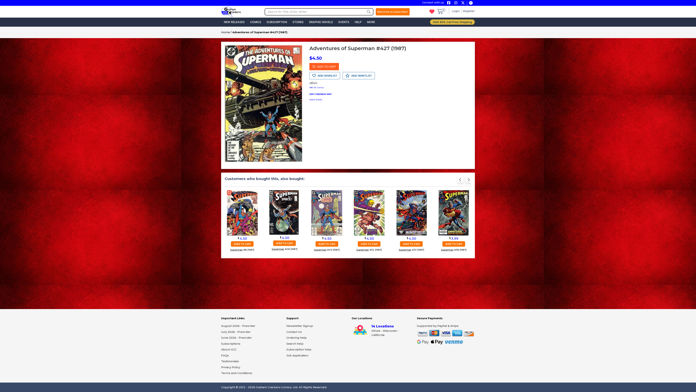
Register (469, 11)
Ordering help (296, 337)
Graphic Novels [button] (321, 22)
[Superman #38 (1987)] (453, 212)
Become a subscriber (392, 11)
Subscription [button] (277, 22)
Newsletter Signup (299, 326)
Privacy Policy (230, 367)
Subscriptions (230, 343)
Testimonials (230, 361)
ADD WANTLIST (361, 75)
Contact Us (294, 332)
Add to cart (242, 244)
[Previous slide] (460, 180)
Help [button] (358, 22)
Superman (236, 249)
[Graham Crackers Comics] (231, 11)
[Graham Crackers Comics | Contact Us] (471, 3)
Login (456, 11)
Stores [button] (298, 22)
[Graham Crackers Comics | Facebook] (448, 3)
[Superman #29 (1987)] (326, 212)
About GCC (229, 349)
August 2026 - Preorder (238, 326)
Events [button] (343, 22)
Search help (294, 343)
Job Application (297, 355)
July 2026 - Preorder (236, 332)
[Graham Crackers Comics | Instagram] (455, 3)
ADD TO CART (326, 66)
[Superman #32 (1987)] (369, 212)
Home (225, 32)
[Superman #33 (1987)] (411, 212)
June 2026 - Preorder (236, 337)
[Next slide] (468, 180)
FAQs (225, 355)
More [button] (371, 22)
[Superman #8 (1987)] (242, 212)
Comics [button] (255, 22)
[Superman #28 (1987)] (284, 212)
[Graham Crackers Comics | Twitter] (463, 3)
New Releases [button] (234, 22)
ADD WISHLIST (327, 75)
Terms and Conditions (236, 373)
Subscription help (298, 349)
